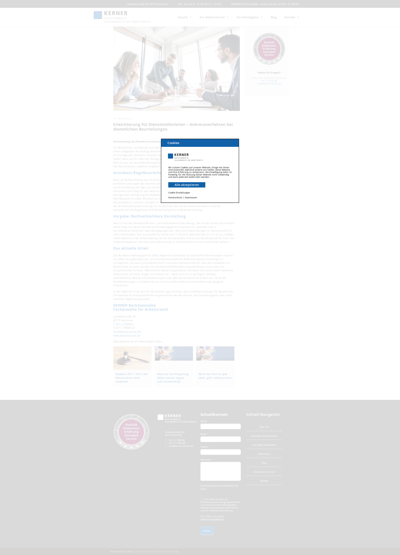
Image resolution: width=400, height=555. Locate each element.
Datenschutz (175, 197)
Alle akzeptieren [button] (187, 185)
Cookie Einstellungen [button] (179, 192)
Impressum (191, 197)
